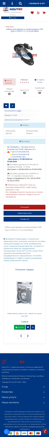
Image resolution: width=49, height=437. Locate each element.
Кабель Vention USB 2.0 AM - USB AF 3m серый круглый (24, 315)
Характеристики (25, 213)
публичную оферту (12, 427)
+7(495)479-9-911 (36, 3)
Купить (20, 327)
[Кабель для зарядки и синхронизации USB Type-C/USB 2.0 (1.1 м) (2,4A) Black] (24, 55)
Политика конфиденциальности (32, 427)
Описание (24, 207)
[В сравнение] (12, 105)
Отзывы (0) (24, 219)
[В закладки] (6, 105)
